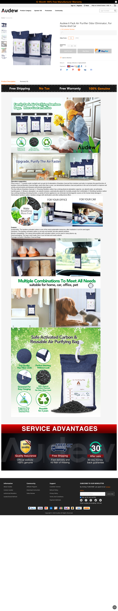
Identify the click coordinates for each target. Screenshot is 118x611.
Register (79, 5)
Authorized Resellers (10, 493)
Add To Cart (68, 51)
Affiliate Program (32, 487)
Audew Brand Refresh (10, 497)
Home (3, 18)
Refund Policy (54, 490)
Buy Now (86, 51)
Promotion (48, 10)
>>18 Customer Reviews (67, 29)
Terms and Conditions (56, 497)
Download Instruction (33, 490)
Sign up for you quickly (89, 497)
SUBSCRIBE (110, 494)
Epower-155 (38, 10)
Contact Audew (8, 490)
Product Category (25, 10)
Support (53, 483)
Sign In (73, 5)
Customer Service (55, 487)
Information (8, 483)
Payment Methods (55, 500)
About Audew (8, 487)
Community (59, 10)
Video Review (31, 493)
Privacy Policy (54, 493)
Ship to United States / (100, 5)
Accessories (9, 18)
